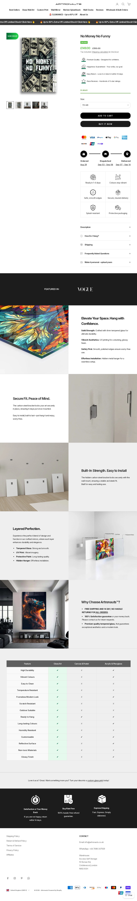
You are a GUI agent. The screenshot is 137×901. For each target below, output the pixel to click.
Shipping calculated (100, 52)
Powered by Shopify (55, 890)
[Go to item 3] (27, 105)
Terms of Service (13, 845)
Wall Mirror (55, 10)
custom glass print (95, 780)
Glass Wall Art (28, 10)
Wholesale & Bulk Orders (117, 10)
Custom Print (42, 10)
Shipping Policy (12, 836)
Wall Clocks (88, 10)
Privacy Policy (12, 850)
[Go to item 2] (18, 105)
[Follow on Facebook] (7, 878)
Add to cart (105, 116)
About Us (84, 14)
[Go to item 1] (10, 105)
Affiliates (10, 854)
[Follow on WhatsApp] (28, 878)
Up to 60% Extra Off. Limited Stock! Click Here (39, 22)
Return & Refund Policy (16, 841)
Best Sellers (14, 10)
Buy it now (105, 124)
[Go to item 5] (44, 105)
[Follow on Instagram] (14, 878)
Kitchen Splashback (72, 10)
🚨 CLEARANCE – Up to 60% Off (63, 14)
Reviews (99, 10)
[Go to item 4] (36, 105)
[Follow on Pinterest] (21, 878)
